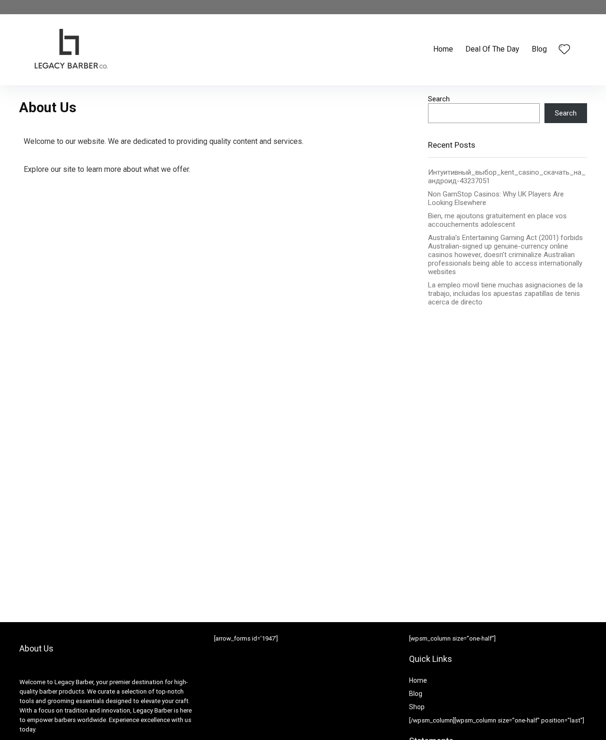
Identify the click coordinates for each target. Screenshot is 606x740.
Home (443, 49)
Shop (417, 707)
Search (439, 99)
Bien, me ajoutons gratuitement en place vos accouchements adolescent (497, 220)
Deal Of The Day (492, 49)
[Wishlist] (564, 50)
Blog (539, 49)
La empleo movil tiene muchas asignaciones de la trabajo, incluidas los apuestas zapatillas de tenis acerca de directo (505, 293)
